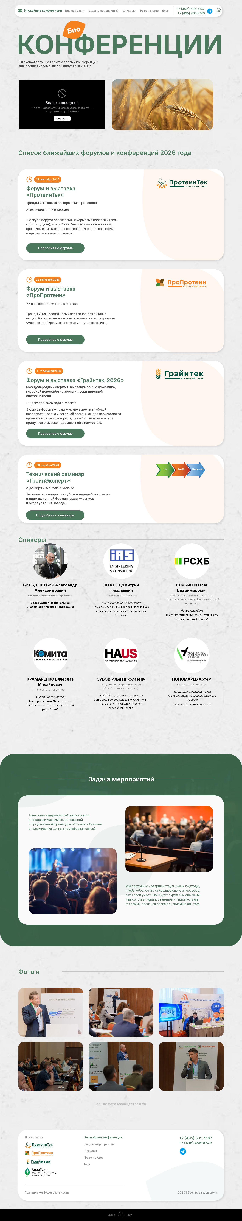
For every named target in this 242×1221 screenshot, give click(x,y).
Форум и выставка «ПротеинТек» (50, 191)
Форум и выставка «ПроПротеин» (50, 292)
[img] (209, 11)
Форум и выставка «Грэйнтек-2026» (75, 380)
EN (218, 10)
